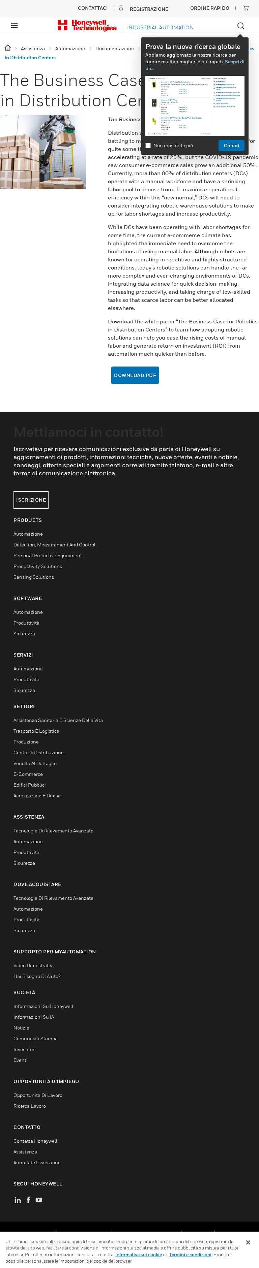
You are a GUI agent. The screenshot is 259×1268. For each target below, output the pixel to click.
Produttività (26, 623)
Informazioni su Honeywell (43, 1006)
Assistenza (25, 1151)
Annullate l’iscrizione (37, 1162)
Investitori (24, 1049)
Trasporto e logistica (36, 731)
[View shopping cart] (246, 8)
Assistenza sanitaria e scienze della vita (58, 720)
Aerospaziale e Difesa (37, 795)
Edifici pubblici (29, 785)
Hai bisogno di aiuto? (36, 976)
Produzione (26, 741)
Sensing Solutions (33, 577)
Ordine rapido (209, 8)
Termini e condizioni (190, 1254)
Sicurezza (24, 633)
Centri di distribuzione (38, 752)
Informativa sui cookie (138, 1254)
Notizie (21, 1028)
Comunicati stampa (35, 1038)
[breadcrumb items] (8, 48)
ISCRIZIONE (31, 500)
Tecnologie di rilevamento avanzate (53, 830)
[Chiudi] (248, 1242)
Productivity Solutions (37, 566)
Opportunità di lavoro (37, 1095)
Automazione (28, 534)
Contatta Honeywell (35, 1141)
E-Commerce (28, 774)
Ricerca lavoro (29, 1106)
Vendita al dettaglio (35, 763)
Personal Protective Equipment (47, 555)
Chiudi (231, 145)
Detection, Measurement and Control (54, 544)
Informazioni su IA (33, 1017)
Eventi (20, 1060)
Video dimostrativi (33, 965)
